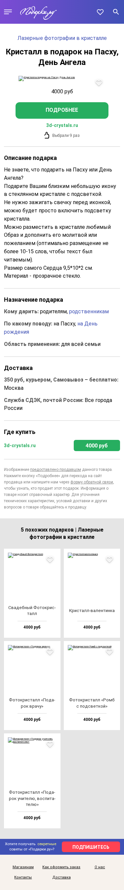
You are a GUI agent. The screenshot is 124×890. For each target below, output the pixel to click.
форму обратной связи (91, 482)
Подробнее (62, 110)
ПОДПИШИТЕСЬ (90, 847)
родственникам (89, 311)
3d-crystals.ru (62, 125)
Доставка (61, 877)
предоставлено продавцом (55, 469)
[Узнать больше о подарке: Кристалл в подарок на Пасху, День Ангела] (62, 78)
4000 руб (97, 446)
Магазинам (23, 867)
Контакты (23, 877)
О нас (100, 867)
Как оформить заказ (61, 867)
